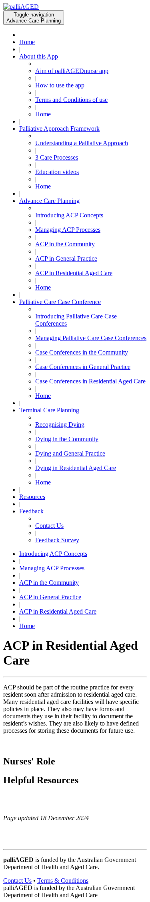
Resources (32, 496)
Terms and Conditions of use (71, 99)
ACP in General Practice (66, 258)
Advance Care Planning (49, 200)
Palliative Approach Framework (59, 128)
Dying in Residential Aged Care (75, 467)
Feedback (31, 511)
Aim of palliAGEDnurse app (71, 70)
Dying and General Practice (70, 453)
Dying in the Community (66, 439)
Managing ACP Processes (67, 229)
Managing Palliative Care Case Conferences (90, 337)
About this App (38, 56)
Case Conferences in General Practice (82, 366)
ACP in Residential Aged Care (73, 273)
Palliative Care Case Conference (60, 301)
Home (27, 42)
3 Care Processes (56, 157)
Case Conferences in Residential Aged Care (90, 381)
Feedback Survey (57, 540)
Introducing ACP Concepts (69, 215)
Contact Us (49, 525)
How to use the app (59, 85)
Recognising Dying (59, 424)
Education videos (57, 171)
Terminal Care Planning (49, 410)
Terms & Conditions (62, 880)
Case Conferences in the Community (81, 352)
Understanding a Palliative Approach (81, 143)
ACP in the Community (65, 244)
